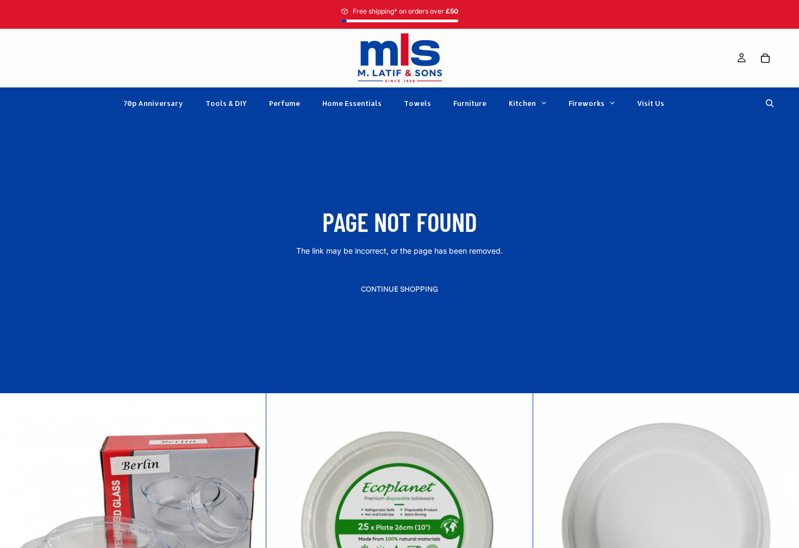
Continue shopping (399, 289)
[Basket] (765, 58)
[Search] (770, 103)
